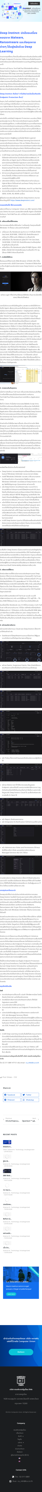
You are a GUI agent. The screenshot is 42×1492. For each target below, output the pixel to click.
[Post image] (7, 1142)
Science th (11, 1150)
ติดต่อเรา (21, 1352)
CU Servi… (7, 1190)
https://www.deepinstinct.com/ (22, 200)
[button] (11, 1095)
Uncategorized (29, 1150)
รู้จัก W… (6, 1161)
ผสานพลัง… (7, 1233)
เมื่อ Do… (6, 1248)
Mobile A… (7, 1147)
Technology (19, 1150)
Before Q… (7, 1219)
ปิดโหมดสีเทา (34, 4)
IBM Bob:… (7, 1176)
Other (5, 1150)
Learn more (11, 1294)
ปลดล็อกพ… (7, 1204)
